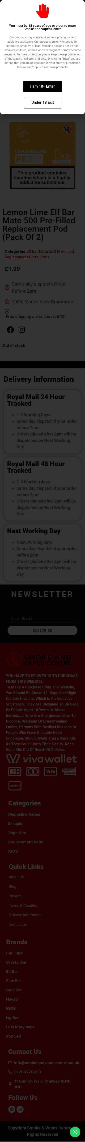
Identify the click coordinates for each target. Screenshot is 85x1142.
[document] (42, 571)
